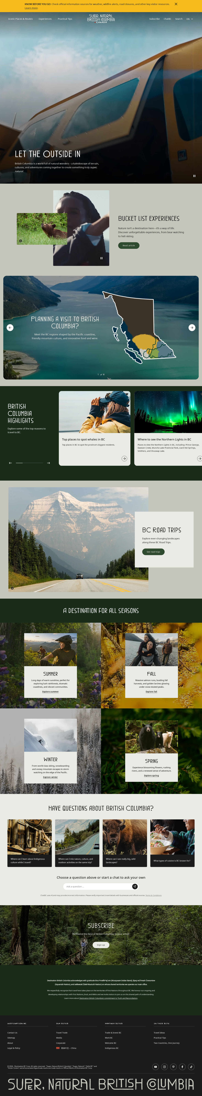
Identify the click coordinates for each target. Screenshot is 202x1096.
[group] (101, 328)
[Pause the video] (194, 176)
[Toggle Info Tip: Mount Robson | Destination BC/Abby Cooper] (12, 588)
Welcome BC (110, 1043)
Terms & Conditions (154, 895)
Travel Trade (61, 1032)
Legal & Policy (13, 1048)
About (10, 1043)
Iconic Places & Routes (20, 18)
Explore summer (50, 692)
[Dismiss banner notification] (176, 4)
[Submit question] (135, 886)
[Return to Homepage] (101, 18)
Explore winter (50, 777)
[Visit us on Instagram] (164, 1067)
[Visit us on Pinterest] (173, 1067)
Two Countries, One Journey (166, 1043)
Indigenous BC (112, 1048)
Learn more (31, 7)
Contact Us (12, 1032)
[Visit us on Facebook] (182, 1067)
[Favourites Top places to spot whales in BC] (127, 394)
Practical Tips (65, 18)
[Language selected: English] (190, 19)
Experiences (45, 18)
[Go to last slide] (10, 327)
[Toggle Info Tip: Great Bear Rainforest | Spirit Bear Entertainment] (20, 241)
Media (59, 1037)
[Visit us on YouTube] (155, 1067)
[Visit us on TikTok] (191, 1067)
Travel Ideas (159, 1032)
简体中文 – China (68, 1048)
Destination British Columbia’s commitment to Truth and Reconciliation (108, 998)
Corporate (60, 1043)
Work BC (109, 1037)
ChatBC (167, 18)
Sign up (101, 945)
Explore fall (151, 692)
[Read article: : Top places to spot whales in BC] (124, 458)
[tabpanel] (94, 428)
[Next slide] (192, 327)
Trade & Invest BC (113, 1032)
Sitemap (11, 1037)
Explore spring (151, 776)
